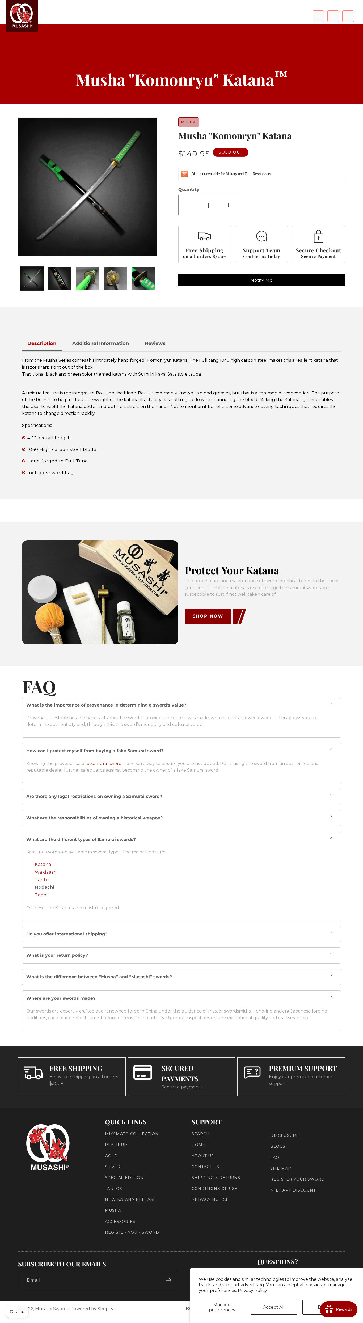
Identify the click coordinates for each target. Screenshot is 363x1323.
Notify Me (262, 280)
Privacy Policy (252, 1290)
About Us (203, 1155)
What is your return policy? (57, 955)
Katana (43, 864)
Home (198, 1144)
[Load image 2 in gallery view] (59, 278)
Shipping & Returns (216, 1177)
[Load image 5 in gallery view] (143, 278)
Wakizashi (46, 872)
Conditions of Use (214, 1188)
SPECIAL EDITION (124, 1177)
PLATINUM (116, 1144)
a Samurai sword (104, 763)
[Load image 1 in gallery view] (32, 278)
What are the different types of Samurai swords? (81, 839)
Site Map (280, 1168)
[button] (318, 16)
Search (201, 1133)
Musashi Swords (52, 1308)
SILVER (113, 1166)
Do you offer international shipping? (66, 934)
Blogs (277, 1146)
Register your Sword (132, 1232)
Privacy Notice (210, 1199)
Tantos (113, 1188)
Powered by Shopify (91, 1308)
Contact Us (205, 1166)
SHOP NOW (208, 616)
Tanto (42, 879)
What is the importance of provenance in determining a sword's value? (106, 705)
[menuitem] (85, 16)
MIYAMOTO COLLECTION (132, 1133)
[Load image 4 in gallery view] (115, 278)
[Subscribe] (168, 1280)
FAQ (274, 1157)
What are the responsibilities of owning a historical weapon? (94, 817)
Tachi (41, 894)
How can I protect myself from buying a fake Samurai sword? (94, 750)
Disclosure (284, 1135)
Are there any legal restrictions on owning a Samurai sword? (94, 796)
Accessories (120, 1221)
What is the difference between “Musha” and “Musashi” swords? (99, 976)
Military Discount (292, 1190)
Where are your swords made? (60, 998)
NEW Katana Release (130, 1199)
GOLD (111, 1155)
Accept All (274, 1307)
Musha (113, 1210)
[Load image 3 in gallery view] (87, 278)
